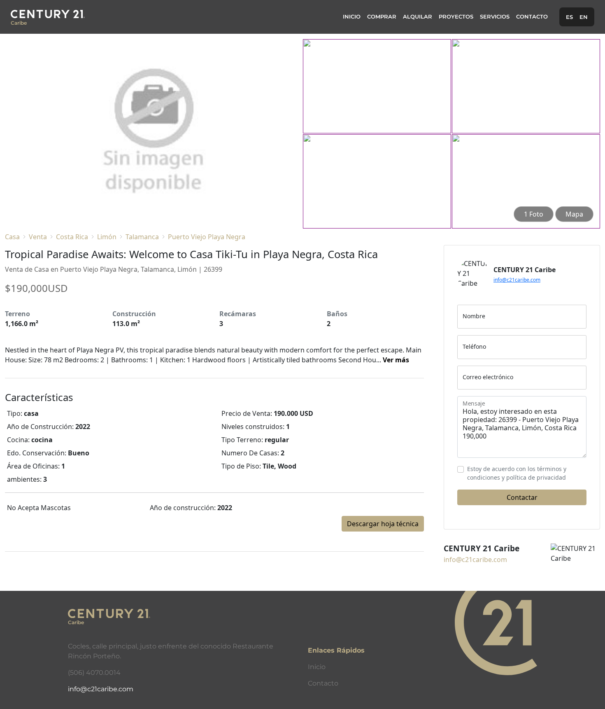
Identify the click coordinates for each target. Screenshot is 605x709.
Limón (106, 236)
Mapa (574, 214)
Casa (12, 236)
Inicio (352, 17)
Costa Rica (72, 236)
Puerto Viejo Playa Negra (206, 236)
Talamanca (142, 236)
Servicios (495, 17)
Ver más (396, 359)
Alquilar (417, 17)
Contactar (522, 497)
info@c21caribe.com (516, 279)
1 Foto (533, 214)
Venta (38, 236)
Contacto (532, 17)
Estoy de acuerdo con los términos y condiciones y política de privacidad (516, 473)
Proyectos (456, 17)
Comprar (381, 17)
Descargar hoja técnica (383, 523)
